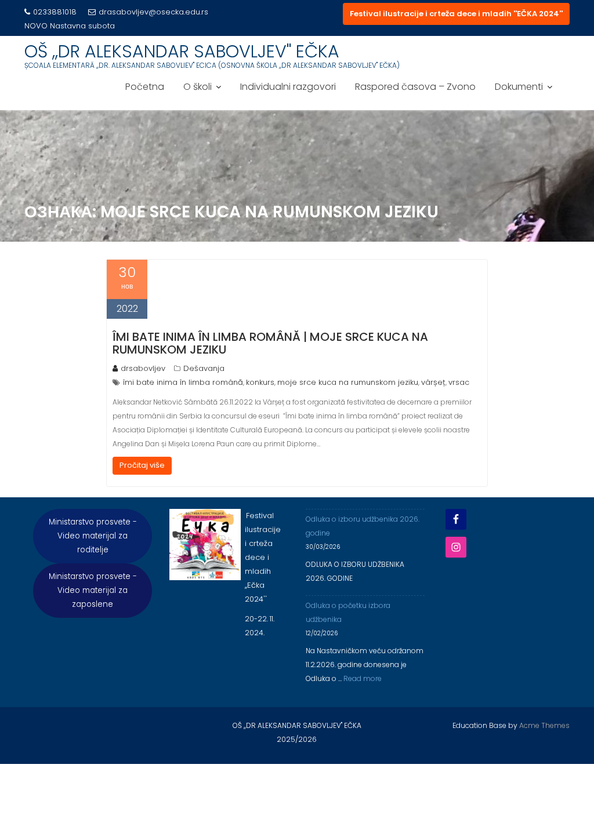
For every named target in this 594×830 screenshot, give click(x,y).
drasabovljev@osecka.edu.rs (153, 11)
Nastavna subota (82, 25)
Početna (144, 86)
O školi (197, 86)
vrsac (458, 382)
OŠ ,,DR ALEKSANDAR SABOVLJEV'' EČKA (181, 51)
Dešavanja (203, 368)
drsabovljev (143, 368)
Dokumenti (519, 86)
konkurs (260, 382)
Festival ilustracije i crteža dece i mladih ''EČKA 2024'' (456, 13)
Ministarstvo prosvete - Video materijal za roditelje (93, 535)
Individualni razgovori (288, 86)
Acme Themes (544, 725)
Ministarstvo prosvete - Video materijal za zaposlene (93, 590)
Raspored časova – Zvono (415, 86)
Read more (362, 678)
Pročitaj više (142, 465)
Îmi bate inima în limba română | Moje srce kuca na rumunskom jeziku (270, 343)
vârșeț (433, 382)
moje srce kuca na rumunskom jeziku (347, 382)
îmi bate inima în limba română (183, 382)
